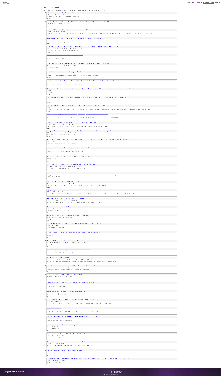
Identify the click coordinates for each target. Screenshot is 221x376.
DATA (193, 2)
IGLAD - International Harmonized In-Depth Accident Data (62, 240)
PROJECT (217, 2)
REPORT (199, 2)
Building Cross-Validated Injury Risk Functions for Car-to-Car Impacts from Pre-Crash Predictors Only (74, 38)
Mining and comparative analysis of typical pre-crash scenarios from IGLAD (67, 181)
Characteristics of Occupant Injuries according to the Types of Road (65, 274)
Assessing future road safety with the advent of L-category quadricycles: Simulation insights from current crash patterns (79, 21)
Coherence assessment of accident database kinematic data (63, 206)
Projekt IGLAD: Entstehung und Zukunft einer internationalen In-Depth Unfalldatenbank (71, 282)
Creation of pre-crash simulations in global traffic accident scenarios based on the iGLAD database (73, 299)
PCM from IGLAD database (54, 308)
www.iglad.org (6, 372)
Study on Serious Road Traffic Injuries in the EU (59, 257)
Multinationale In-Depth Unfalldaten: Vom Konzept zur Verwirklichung (66, 333)
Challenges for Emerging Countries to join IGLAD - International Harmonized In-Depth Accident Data (74, 223)
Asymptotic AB (117, 374)
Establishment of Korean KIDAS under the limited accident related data (66, 291)
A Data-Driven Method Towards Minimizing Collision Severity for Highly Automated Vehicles (71, 164)
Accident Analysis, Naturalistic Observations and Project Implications (65, 198)
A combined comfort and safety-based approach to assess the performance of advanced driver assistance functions (78, 63)
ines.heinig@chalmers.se (117, 371)
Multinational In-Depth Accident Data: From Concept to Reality (64, 325)
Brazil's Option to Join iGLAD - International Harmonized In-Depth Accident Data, (68, 249)
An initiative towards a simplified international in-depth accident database (67, 341)
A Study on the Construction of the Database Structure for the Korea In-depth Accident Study (72, 316)
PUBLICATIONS (208, 2)
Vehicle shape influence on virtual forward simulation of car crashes (65, 13)
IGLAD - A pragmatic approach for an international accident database (65, 350)
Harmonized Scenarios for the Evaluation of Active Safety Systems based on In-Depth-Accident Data (73, 232)
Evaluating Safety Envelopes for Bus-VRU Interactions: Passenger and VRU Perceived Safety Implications (75, 29)
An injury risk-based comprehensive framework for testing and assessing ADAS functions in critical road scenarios (77, 114)
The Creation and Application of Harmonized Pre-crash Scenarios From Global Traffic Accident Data (73, 122)
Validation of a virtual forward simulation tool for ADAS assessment (65, 55)
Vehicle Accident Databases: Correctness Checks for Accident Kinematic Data (67, 215)
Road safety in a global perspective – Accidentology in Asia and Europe (66, 72)
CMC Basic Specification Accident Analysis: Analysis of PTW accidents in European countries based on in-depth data (78, 105)
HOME (188, 2)
